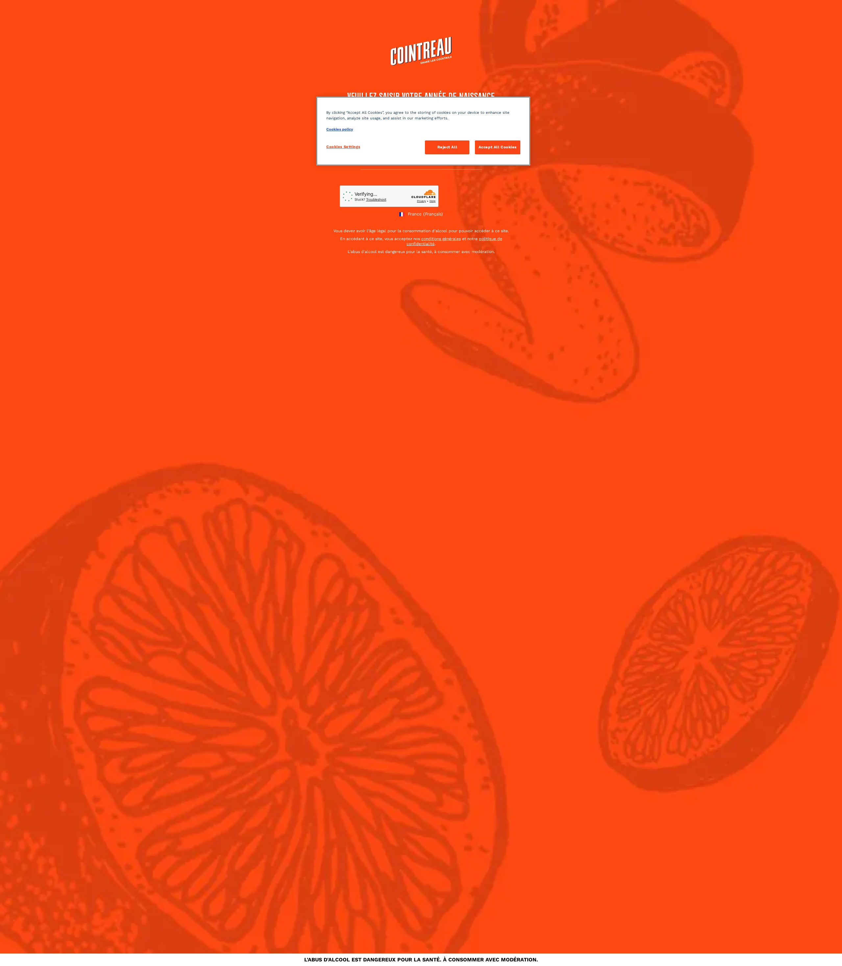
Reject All (447, 147)
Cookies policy (339, 129)
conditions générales (441, 238)
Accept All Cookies (498, 147)
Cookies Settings (343, 146)
